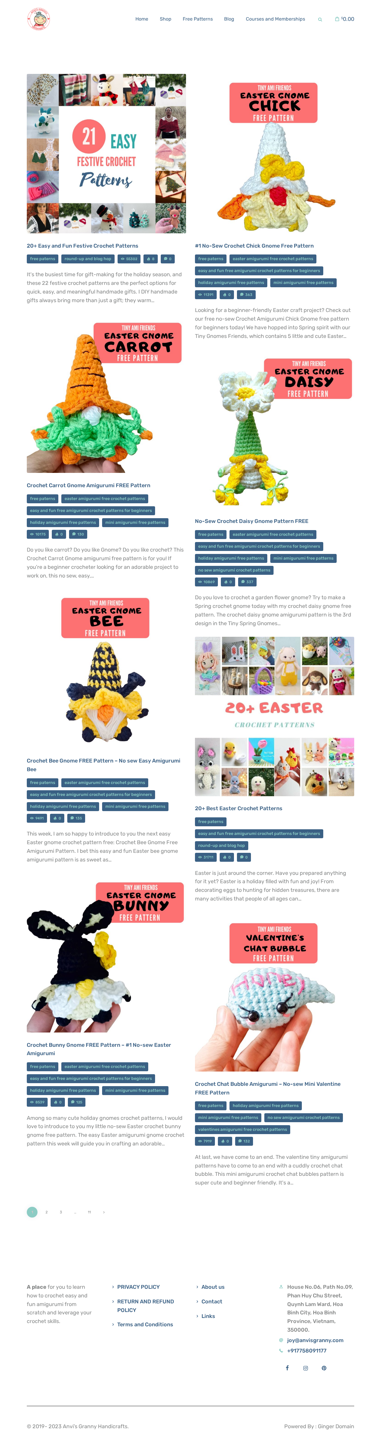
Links (208, 1316)
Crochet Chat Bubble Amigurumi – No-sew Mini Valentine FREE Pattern (268, 1088)
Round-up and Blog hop (88, 258)
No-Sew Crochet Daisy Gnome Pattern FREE (251, 521)
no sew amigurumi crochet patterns (234, 570)
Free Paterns (42, 258)
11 (91, 1210)
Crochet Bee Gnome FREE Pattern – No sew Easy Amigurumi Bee (103, 765)
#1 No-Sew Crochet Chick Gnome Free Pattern (254, 246)
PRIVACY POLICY (138, 1287)
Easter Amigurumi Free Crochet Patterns (273, 258)
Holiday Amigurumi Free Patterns (231, 282)
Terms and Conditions (145, 1324)
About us (213, 1287)
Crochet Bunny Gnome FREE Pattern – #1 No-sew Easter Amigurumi (99, 1049)
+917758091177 (307, 1350)
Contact (212, 1301)
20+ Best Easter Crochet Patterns (238, 808)
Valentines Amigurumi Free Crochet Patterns (242, 1129)
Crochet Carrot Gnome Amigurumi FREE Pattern (88, 485)
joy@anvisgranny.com (315, 1340)
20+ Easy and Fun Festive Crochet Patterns (82, 246)
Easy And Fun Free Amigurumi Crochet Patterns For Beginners (259, 270)
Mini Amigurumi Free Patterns (303, 282)
